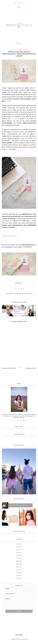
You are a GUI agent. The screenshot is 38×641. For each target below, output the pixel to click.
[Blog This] (23, 289)
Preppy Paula (24, 639)
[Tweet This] (14, 289)
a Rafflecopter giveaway (9, 236)
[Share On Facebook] (17, 289)
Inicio (21, 367)
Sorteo (26, 293)
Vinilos (31, 293)
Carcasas (11, 293)
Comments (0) (19, 283)
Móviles (21, 293)
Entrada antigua (30, 368)
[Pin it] (21, 289)
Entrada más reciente (9, 368)
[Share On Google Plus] (19, 289)
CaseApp (8, 101)
